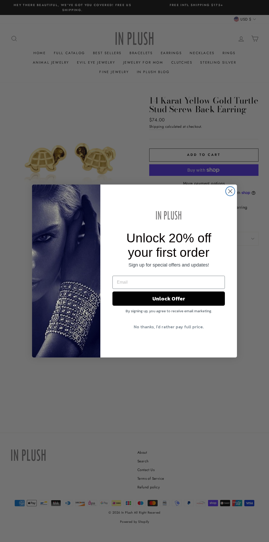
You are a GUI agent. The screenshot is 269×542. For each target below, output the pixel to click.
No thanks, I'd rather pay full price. (169, 327)
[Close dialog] (230, 191)
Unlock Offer (168, 299)
